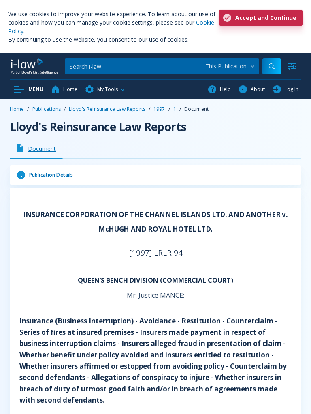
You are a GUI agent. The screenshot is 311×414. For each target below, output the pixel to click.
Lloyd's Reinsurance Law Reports (107, 109)
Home (17, 109)
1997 (159, 109)
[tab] (36, 148)
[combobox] (229, 66)
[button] (105, 89)
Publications (46, 109)
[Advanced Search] (292, 66)
